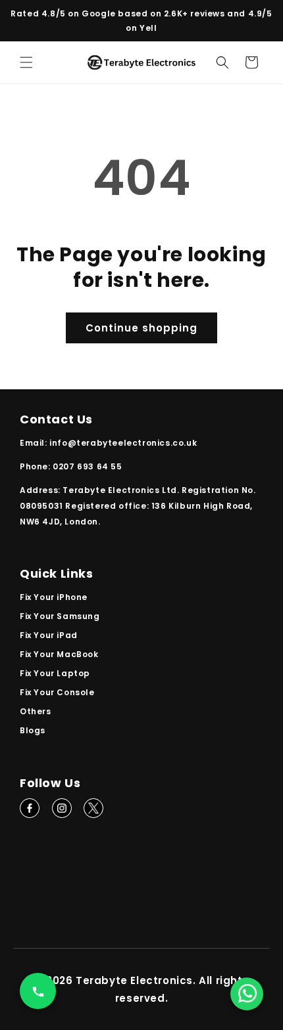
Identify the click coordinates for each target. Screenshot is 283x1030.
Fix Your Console (57, 692)
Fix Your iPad (49, 635)
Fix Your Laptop (55, 673)
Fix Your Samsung (60, 616)
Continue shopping (141, 328)
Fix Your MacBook (59, 654)
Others (35, 711)
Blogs (32, 730)
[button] (26, 62)
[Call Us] (38, 991)
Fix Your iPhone (54, 597)
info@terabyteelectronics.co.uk (123, 442)
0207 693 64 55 (87, 466)
